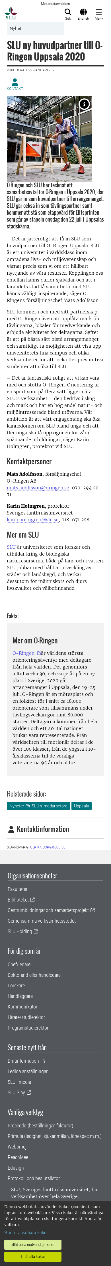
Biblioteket (18, 900)
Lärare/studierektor (26, 1017)
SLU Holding (20, 931)
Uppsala (81, 806)
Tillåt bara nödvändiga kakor (33, 1244)
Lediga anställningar (28, 1071)
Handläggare (20, 996)
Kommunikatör (22, 1007)
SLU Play (16, 1092)
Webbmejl (18, 1147)
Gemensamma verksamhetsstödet (42, 921)
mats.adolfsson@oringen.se (38, 488)
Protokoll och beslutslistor (34, 1178)
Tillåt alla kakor (32, 1256)
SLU (12, 547)
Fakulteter (17, 889)
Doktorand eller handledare (34, 975)
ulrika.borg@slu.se (47, 847)
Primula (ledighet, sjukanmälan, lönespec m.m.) (55, 1136)
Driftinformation (23, 1061)
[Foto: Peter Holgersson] (84, 104)
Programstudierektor (28, 1028)
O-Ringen (24, 653)
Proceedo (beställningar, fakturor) (40, 1126)
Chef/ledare (19, 964)
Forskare (16, 986)
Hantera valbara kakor (26, 1232)
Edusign (16, 1168)
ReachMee (18, 1157)
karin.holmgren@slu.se (33, 519)
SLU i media (19, 1082)
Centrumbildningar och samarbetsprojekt (48, 910)
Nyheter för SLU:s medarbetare (38, 806)
